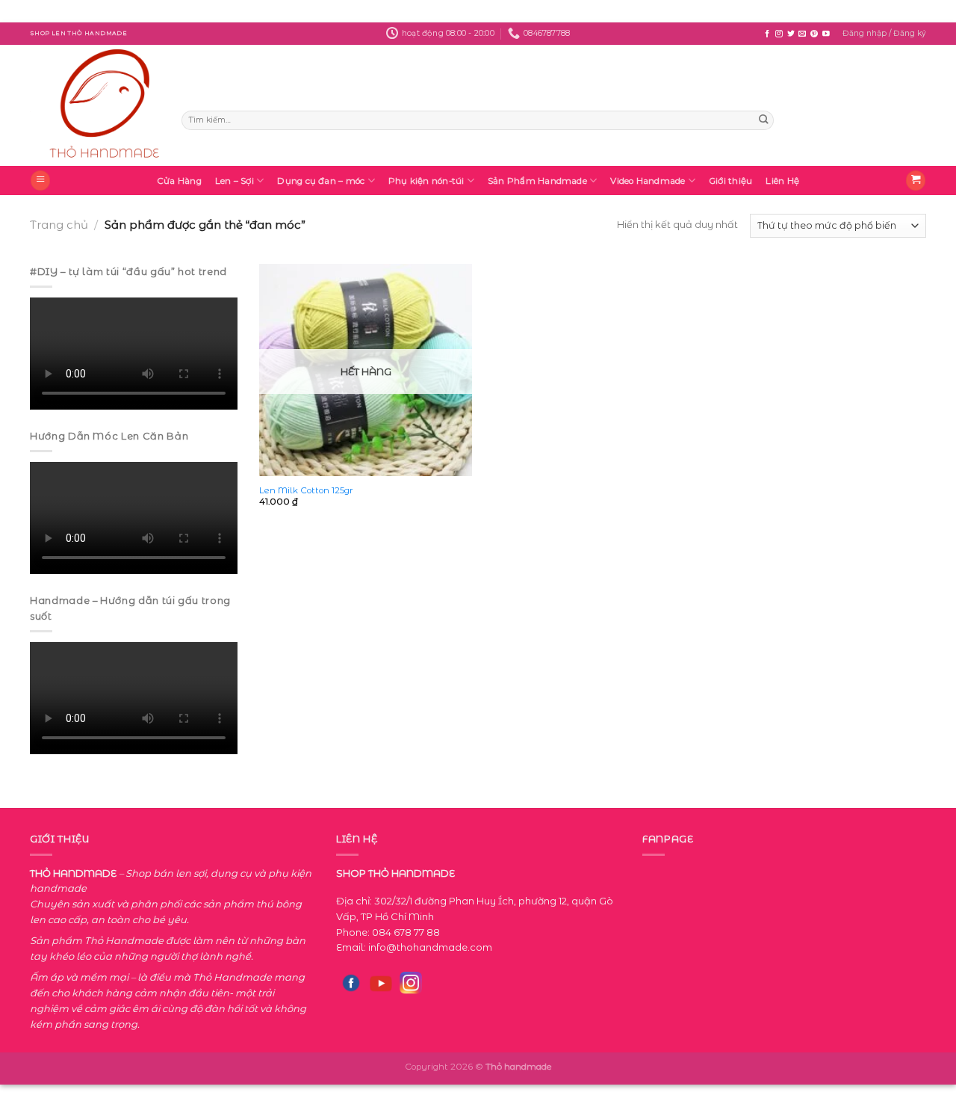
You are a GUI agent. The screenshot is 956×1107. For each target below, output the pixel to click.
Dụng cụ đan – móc (320, 181)
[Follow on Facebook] (767, 34)
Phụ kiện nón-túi (426, 181)
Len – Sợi (234, 181)
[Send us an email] (802, 34)
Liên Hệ (782, 181)
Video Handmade (647, 181)
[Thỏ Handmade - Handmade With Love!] (94, 105)
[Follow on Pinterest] (814, 34)
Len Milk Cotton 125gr (306, 490)
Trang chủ (59, 225)
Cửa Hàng (179, 181)
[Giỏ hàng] (915, 180)
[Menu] (40, 180)
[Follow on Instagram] (779, 34)
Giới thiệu (730, 181)
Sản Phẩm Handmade (537, 181)
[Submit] (763, 120)
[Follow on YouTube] (826, 34)
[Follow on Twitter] (791, 34)
